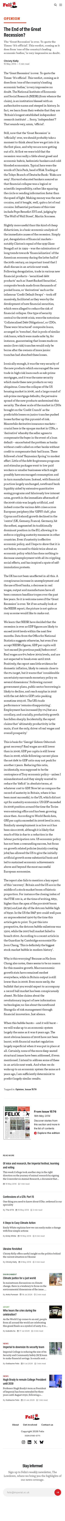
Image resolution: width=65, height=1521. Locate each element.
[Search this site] (55, 4)
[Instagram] (23, 1442)
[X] (35, 1442)
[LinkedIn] (29, 1442)
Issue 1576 (31, 1089)
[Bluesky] (41, 1442)
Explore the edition (49, 1132)
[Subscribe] (57, 1492)
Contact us (47, 1424)
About (15, 1424)
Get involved (30, 1424)
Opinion (12, 18)
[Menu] (60, 4)
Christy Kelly (11, 60)
